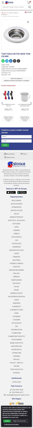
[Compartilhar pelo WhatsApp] (3, 61)
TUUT (9, 74)
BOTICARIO (16, 224)
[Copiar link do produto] (18, 61)
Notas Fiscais (10, 157)
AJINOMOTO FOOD (16, 310)
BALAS (16, 214)
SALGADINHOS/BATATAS (16, 296)
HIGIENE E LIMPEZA (16, 263)
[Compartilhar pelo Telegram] (7, 61)
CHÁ (16, 240)
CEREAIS (16, 234)
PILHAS (16, 287)
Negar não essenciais (19, 421)
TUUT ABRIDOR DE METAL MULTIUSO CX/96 (25, 105)
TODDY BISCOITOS (16, 369)
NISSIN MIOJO (17, 349)
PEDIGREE (16, 356)
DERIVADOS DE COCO (16, 250)
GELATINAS (16, 260)
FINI (16, 326)
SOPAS (16, 300)
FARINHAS (16, 257)
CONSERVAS (16, 247)
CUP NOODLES (16, 323)
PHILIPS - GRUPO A (16, 363)
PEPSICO (16, 359)
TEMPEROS (16, 303)
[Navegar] (2, 103)
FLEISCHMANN (16, 340)
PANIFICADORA (16, 280)
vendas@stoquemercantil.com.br (17, 395)
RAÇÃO (16, 290)
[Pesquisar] (30, 7)
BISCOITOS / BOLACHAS (16, 220)
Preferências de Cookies (11, 424)
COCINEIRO (16, 316)
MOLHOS (16, 273)
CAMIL (16, 313)
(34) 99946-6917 (18, 392)
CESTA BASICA (16, 237)
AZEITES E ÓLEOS (17, 210)
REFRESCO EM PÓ (17, 293)
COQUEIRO (16, 320)
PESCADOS (16, 283)
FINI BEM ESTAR (16, 330)
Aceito (7, 421)
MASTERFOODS (16, 346)
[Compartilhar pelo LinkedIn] (10, 61)
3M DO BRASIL (16, 200)
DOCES (16, 253)
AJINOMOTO (16, 306)
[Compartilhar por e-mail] (14, 61)
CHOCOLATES (16, 243)
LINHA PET (16, 267)
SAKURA (16, 366)
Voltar (29, 12)
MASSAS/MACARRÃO (16, 270)
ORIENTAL (16, 277)
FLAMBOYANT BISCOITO (16, 336)
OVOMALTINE (16, 353)
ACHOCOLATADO (16, 204)
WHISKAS (16, 373)
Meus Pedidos (10, 154)
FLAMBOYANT (16, 333)
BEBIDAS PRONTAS (16, 217)
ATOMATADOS (16, 207)
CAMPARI (16, 230)
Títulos (25, 154)
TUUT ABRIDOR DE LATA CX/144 (8, 105)
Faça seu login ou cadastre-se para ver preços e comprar (16, 79)
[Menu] (2, 2)
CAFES (16, 227)
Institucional (16, 382)
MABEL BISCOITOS (16, 343)
